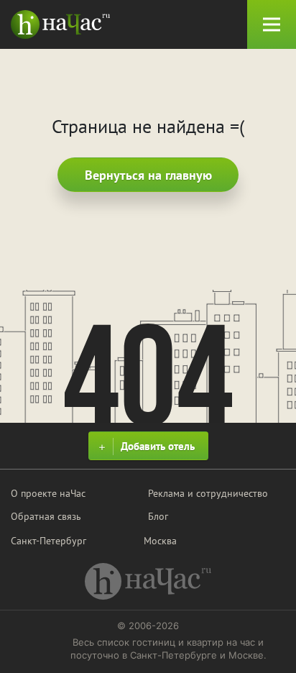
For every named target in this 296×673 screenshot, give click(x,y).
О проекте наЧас (48, 493)
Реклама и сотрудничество (208, 493)
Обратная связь (46, 516)
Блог (158, 516)
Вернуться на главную (148, 175)
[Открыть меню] (271, 24)
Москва (160, 540)
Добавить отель (158, 446)
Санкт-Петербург (48, 540)
